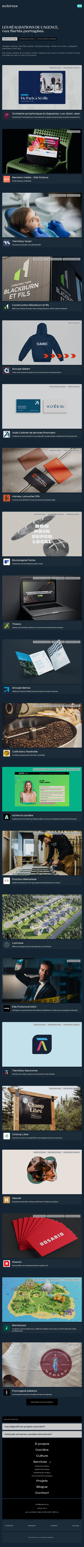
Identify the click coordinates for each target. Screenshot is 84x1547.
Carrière (42, 1450)
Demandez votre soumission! (42, 1402)
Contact (42, 1493)
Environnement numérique (42, 1476)
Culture (42, 1456)
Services (40, 1462)
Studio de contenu (42, 1466)
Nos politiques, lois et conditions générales (40, 1537)
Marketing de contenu (42, 1473)
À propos (42, 1444)
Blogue (42, 1487)
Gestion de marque (42, 1469)
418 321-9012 (42, 1508)
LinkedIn (54, 1526)
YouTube (75, 1526)
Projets (42, 1481)
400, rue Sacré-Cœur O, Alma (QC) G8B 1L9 (42, 1512)
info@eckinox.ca (42, 1504)
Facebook (9, 1526)
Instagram (32, 1526)
